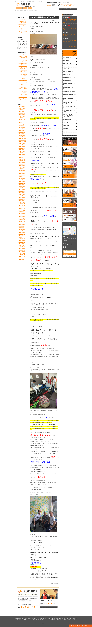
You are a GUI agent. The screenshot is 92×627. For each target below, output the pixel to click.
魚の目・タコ (55, 619)
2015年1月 (21, 253)
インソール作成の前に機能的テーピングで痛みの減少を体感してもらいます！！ (69, 21)
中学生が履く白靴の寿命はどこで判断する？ (23, 88)
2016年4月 (21, 229)
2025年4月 (21, 132)
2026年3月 (21, 114)
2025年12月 (21, 119)
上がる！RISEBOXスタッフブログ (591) (22, 25)
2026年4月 (21, 113)
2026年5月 (21, 111)
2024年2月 (21, 154)
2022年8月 (21, 179)
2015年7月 (21, 243)
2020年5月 (21, 187)
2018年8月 (21, 197)
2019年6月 (21, 194)
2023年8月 (21, 164)
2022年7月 (21, 181)
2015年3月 (21, 250)
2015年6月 (21, 245)
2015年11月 (21, 237)
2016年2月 (21, 232)
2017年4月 (21, 215)
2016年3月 (21, 230)
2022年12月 (21, 175)
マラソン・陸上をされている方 (58, 618)
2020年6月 (21, 186)
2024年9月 (21, 143)
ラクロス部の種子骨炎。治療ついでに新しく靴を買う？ (23, 67)
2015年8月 (21, 242)
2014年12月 (21, 254)
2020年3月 (21, 191)
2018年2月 (21, 202)
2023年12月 (21, 157)
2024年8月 (21, 144)
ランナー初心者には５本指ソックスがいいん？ (23, 80)
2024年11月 (21, 140)
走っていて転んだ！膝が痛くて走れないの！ (23, 76)
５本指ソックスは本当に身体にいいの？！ (23, 84)
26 (22, 47)
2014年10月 (21, 258)
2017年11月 (21, 207)
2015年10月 (21, 238)
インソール (50, 619)
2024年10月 (21, 141)
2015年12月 (21, 235)
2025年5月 (21, 130)
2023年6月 (21, 167)
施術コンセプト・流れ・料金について (46, 618)
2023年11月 (21, 159)
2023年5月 (21, 168)
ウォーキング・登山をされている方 (69, 618)
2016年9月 (21, 224)
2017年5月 (21, 213)
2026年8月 (21, 106)
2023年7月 (21, 165)
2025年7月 (21, 127)
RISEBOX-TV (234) (23, 19)
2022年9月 (21, 178)
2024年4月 (21, 151)
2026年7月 (21, 108)
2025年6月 (21, 128)
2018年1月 (21, 203)
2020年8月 (21, 183)
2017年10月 (21, 208)
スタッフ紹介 (67, 619)
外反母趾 (63, 619)
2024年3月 (21, 152)
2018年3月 (21, 200)
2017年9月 (21, 210)
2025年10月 (21, 122)
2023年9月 (21, 162)
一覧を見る (75, 14)
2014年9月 (21, 259)
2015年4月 (21, 248)
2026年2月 (21, 116)
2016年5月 (21, 227)
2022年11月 (21, 176)
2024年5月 (21, 149)
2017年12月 (21, 205)
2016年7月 (21, 226)
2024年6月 (21, 148)
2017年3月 (21, 216)
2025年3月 (21, 133)
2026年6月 (21, 109)
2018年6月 (21, 199)
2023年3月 (21, 171)
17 (19, 45)
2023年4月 (21, 170)
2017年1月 (21, 219)
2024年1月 (21, 156)
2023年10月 (21, 160)
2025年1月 (21, 136)
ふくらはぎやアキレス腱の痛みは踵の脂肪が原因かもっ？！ (23, 71)
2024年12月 (21, 138)
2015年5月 (21, 246)
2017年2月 (21, 218)
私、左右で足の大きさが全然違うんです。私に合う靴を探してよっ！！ (69, 28)
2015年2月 (21, 251)
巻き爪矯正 (59, 619)
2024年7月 (21, 146)
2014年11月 (21, 256)
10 (19, 44)
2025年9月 (21, 124)
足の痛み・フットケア (44, 619)
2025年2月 (21, 135)
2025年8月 (21, 125)
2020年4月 (21, 189)
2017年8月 (21, 211)
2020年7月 (21, 184)
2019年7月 (21, 192)
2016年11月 (21, 222)
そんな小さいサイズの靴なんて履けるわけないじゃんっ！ (23, 98)
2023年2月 (21, 173)
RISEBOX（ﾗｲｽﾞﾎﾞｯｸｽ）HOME (20, 618)
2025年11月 (21, 121)
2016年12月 (21, 221)
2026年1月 (21, 117)
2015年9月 (21, 240)
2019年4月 (21, 195)
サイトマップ (73, 619)
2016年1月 (21, 234)
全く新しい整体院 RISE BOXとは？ (33, 618)
